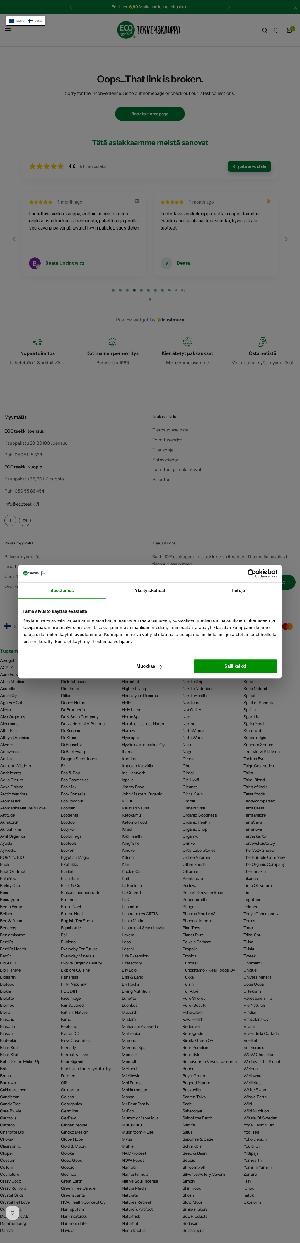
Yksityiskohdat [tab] (150, 590)
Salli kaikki (235, 666)
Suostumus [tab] (62, 590)
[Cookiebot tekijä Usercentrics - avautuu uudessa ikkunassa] (251, 573)
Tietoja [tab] (238, 590)
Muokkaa (146, 666)
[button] (25, 20)
